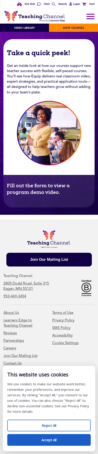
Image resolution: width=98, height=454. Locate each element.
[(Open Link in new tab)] (86, 287)
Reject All (54, 424)
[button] (74, 4)
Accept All (53, 438)
